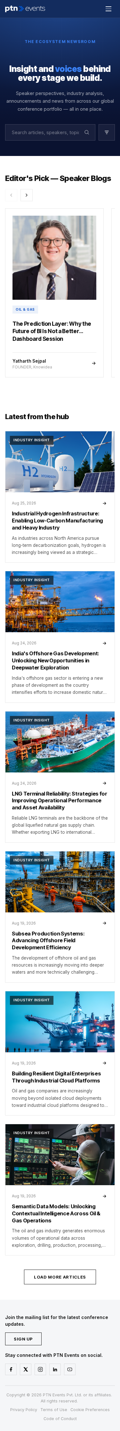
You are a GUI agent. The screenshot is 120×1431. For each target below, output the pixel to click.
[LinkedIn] (55, 1369)
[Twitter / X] (25, 1369)
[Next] (26, 195)
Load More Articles (60, 1277)
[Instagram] (40, 1369)
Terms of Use (53, 1409)
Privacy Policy (23, 1409)
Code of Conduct (60, 1418)
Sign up (23, 1338)
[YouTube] (70, 1369)
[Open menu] (108, 9)
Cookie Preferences (90, 1409)
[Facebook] (11, 1369)
